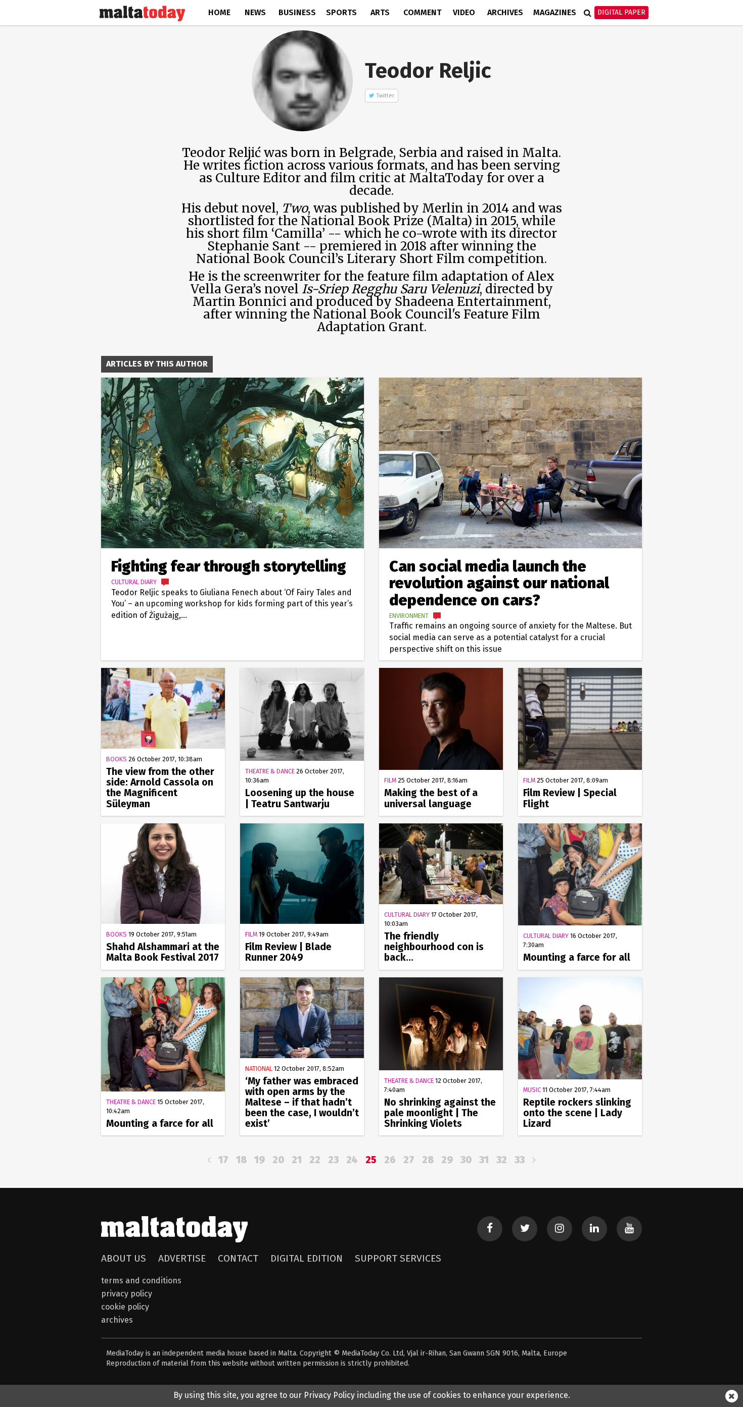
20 (278, 1160)
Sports (341, 12)
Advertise (182, 1258)
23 (333, 1160)
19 (259, 1160)
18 (241, 1160)
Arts (380, 12)
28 (428, 1160)
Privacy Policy (126, 1293)
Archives (505, 12)
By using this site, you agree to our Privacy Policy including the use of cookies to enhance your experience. (371, 1395)
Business (297, 12)
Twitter (385, 95)
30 (466, 1160)
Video (464, 12)
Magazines (554, 12)
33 (520, 1160)
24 (352, 1160)
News (255, 12)
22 (314, 1160)
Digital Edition (306, 1258)
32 (501, 1160)
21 (297, 1160)
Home (219, 12)
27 (408, 1160)
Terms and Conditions (141, 1280)
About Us (123, 1258)
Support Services (398, 1258)
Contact (238, 1258)
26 (390, 1160)
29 (447, 1160)
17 (223, 1160)
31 (484, 1160)
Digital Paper (621, 12)
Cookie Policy (125, 1307)
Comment (422, 12)
